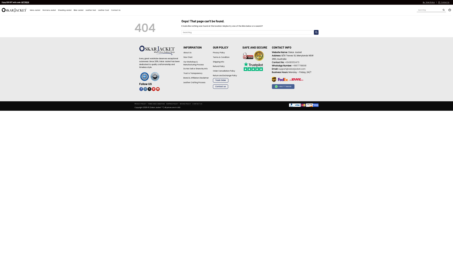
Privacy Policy (140, 104)
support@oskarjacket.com (292, 69)
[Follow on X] (149, 89)
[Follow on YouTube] (158, 89)
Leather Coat (103, 10)
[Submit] (444, 10)
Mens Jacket (35, 10)
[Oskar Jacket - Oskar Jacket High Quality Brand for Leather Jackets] (14, 10)
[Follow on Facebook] (141, 89)
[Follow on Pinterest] (153, 89)
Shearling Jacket (65, 10)
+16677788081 (299, 65)
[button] (449, 10)
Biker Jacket (79, 10)
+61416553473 (292, 62)
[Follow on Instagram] (145, 89)
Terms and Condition (156, 104)
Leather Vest (91, 10)
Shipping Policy (172, 104)
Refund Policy (185, 104)
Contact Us (115, 10)
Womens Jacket (49, 10)
